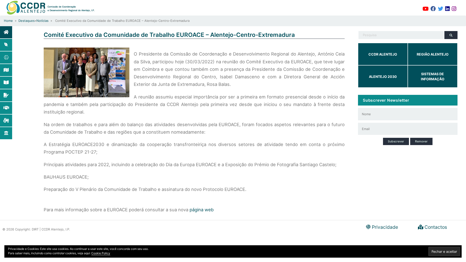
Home (8, 21)
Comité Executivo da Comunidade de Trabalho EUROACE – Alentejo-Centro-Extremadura (169, 34)
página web (202, 209)
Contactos (435, 227)
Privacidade (384, 227)
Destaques (26, 21)
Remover (421, 141)
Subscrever (396, 141)
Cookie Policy (100, 253)
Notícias (42, 21)
